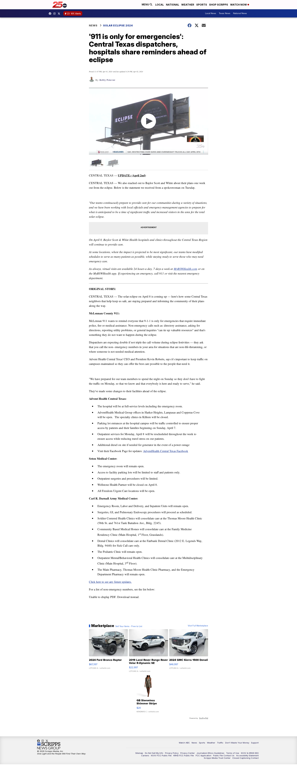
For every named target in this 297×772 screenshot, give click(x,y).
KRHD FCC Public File (183, 755)
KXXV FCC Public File (161, 755)
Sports (201, 4)
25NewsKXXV (51, 13)
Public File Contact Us (223, 755)
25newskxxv (55, 13)
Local (159, 4)
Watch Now (239, 4)
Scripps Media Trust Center (217, 758)
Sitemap (139, 753)
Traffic (220, 742)
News (93, 25)
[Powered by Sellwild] (203, 718)
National (172, 4)
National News (240, 13)
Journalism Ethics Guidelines (210, 753)
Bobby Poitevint (107, 79)
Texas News (224, 13)
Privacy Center (187, 753)
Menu (146, 4)
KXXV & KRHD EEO (250, 753)
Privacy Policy (172, 753)
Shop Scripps (218, 4)
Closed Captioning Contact (245, 758)
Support (255, 742)
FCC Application (203, 755)
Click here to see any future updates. (110, 582)
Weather (187, 4)
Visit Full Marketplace (198, 626)
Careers (145, 755)
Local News (210, 13)
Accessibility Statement (247, 755)
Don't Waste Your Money (237, 742)
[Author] (91, 81)
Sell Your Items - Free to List (128, 626)
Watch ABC (184, 742)
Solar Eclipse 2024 (118, 25)
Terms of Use (232, 753)
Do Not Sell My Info (154, 753)
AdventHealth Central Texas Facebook (165, 451)
